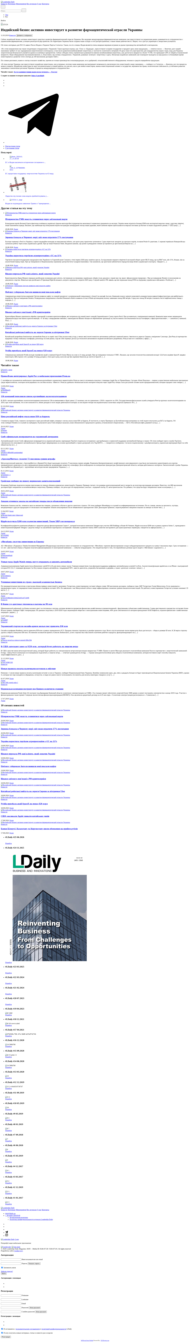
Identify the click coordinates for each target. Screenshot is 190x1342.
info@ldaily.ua (10, 1213)
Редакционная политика (19, 1217)
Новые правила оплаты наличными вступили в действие (28, 668)
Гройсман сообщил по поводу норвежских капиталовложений (30, 481)
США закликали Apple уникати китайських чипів (25, 816)
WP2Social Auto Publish (87, 1340)
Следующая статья (12, 148)
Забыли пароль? (7, 1271)
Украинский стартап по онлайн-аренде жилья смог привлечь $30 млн (34, 626)
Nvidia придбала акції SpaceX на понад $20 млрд (28, 350)
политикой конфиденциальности (54, 1329)
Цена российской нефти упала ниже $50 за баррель (25, 416)
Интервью (12, 4)
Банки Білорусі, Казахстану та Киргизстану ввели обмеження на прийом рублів (39, 829)
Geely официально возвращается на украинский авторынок (29, 436)
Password (25, 1308)
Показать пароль (34, 1263)
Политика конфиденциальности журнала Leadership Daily (31, 1219)
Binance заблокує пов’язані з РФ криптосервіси (27, 312)
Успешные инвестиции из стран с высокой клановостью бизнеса (31, 582)
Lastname (25, 1299)
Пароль (24, 1263)
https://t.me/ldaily (37, 76)
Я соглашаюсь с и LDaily (38, 1329)
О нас (39, 4)
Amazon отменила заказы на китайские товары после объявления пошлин (36, 501)
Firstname (25, 1295)
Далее (16, 229)
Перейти (8, 843)
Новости (4, 4)
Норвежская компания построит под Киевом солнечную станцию (32, 689)
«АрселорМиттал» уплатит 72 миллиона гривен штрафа (28, 459)
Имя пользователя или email (32, 1259)
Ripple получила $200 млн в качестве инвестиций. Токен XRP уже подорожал (38, 521)
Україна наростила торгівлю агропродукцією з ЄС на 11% (33, 255)
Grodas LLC (18, 1251)
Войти (4, 1273)
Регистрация (6, 1337)
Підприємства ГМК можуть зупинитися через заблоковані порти (36, 219)
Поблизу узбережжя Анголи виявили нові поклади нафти (32, 292)
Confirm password (28, 1312)
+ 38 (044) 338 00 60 (12, 1215)
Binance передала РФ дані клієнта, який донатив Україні (32, 274)
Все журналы (32, 4)
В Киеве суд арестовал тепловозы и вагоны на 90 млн (26, 604)
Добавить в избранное (24, 35)
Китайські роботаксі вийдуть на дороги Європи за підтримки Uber (37, 332)
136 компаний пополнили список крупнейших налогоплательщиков (34, 396)
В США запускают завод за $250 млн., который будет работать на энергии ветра (39, 646)
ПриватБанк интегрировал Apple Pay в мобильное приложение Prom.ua (35, 376)
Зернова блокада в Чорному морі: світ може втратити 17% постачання (39, 237)
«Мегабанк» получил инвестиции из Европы (22, 541)
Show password (35, 1308)
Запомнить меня (10, 1268)
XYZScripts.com (105, 1340)
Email (24, 1303)
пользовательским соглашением (28, 1329)
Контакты (45, 4)
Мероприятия (21, 4)
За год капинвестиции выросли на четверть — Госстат (35, 72)
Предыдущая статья (12, 146)
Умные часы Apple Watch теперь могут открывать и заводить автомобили (36, 562)
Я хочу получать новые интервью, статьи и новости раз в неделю (28, 1333)
